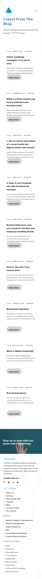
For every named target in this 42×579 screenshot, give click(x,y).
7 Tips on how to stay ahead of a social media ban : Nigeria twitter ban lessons (21, 144)
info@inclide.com (12, 478)
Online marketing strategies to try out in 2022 (18, 60)
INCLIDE (29, 51)
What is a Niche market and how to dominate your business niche (21, 102)
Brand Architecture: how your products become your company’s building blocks (21, 228)
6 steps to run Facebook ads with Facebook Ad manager (19, 186)
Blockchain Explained (18, 309)
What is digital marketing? (20, 351)
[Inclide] (8, 10)
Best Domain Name (16, 393)
